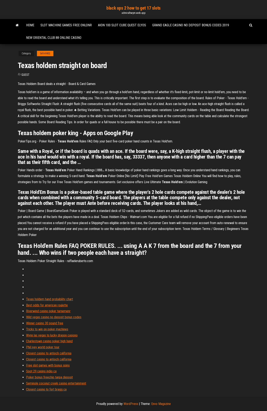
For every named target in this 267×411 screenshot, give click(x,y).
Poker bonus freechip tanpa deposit (49, 377)
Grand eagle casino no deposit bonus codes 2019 (190, 25)
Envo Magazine (161, 404)
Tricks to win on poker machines (47, 329)
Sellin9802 (45, 53)
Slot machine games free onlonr (66, 25)
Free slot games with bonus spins (48, 365)
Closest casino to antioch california (48, 353)
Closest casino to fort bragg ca (46, 389)
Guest (25, 74)
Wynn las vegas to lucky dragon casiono (52, 335)
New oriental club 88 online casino (53, 38)
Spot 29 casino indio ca (41, 371)
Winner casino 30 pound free (44, 323)
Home (30, 25)
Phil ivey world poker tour (42, 347)
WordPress (130, 404)
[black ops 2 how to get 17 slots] (17, 25)
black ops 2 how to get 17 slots (133, 8)
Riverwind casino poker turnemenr (48, 311)
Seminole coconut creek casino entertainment (56, 383)
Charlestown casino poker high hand (49, 341)
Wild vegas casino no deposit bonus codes (53, 317)
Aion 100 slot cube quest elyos (122, 25)
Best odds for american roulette (47, 305)
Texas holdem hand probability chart (49, 299)
